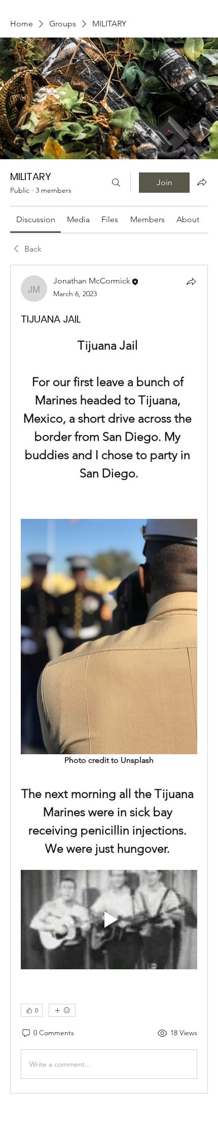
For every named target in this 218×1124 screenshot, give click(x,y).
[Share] (191, 281)
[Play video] (109, 919)
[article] (109, 679)
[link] (35, 219)
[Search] (116, 182)
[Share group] (202, 182)
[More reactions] (62, 1010)
